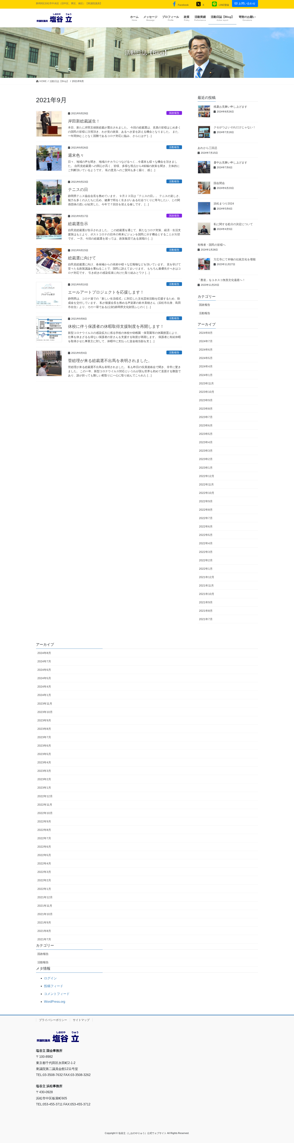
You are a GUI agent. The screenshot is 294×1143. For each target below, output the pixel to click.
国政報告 (174, 112)
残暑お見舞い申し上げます (230, 106)
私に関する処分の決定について (233, 224)
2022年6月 (206, 526)
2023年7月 (206, 417)
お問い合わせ (247, 3)
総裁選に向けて (82, 258)
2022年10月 (206, 492)
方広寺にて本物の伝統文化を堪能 (235, 259)
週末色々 (76, 155)
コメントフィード (57, 994)
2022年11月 (206, 484)
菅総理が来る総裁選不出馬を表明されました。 (110, 360)
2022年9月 (206, 501)
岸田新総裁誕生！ (84, 121)
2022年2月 (206, 560)
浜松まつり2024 (224, 203)
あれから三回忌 (207, 147)
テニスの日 (78, 189)
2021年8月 (206, 610)
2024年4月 (206, 366)
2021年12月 (206, 577)
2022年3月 (206, 551)
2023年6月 (206, 425)
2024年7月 (206, 341)
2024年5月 (206, 358)
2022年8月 (206, 509)
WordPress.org (54, 1001)
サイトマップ (81, 1020)
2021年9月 (206, 602)
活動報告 (174, 147)
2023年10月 (206, 391)
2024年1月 (206, 375)
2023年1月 (206, 467)
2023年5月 (206, 433)
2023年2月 (206, 459)
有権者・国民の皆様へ (212, 244)
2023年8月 (206, 408)
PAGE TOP (283, 1105)
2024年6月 (206, 349)
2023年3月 (206, 450)
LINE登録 (224, 5)
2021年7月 (206, 619)
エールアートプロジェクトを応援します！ (106, 292)
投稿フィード (53, 986)
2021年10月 (206, 594)
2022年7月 (206, 518)
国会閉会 (219, 183)
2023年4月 (206, 442)
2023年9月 (206, 400)
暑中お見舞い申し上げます (230, 162)
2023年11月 (206, 383)
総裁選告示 (78, 224)
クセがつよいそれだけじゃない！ (235, 127)
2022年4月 (206, 543)
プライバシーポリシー (53, 1020)
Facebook (183, 5)
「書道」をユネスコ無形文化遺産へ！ (221, 280)
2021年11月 (206, 585)
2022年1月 (206, 568)
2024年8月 (206, 332)
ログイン (50, 978)
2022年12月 (206, 476)
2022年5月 (206, 534)
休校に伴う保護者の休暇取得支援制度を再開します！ (116, 326)
